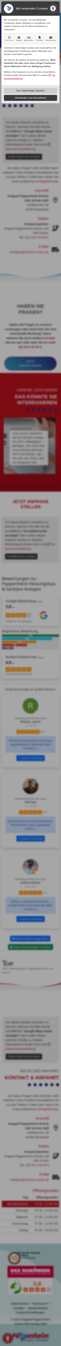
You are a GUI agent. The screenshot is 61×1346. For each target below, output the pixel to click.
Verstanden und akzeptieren (30, 97)
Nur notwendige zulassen (30, 90)
